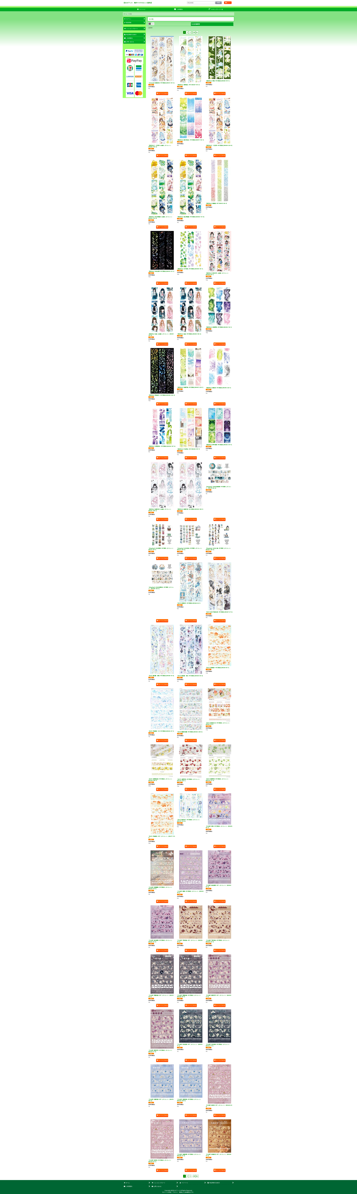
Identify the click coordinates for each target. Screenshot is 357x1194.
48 (194, 32)
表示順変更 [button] (196, 24)
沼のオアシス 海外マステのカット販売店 (138, 3)
